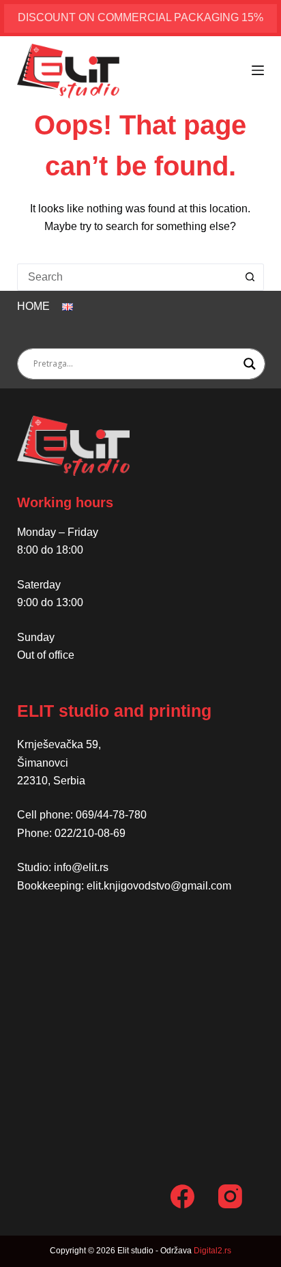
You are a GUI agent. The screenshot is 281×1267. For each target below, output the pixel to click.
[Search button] (250, 277)
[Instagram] (230, 1196)
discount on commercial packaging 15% (140, 17)
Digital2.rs (212, 1250)
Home (33, 306)
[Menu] (258, 70)
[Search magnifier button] (249, 363)
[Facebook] (182, 1196)
